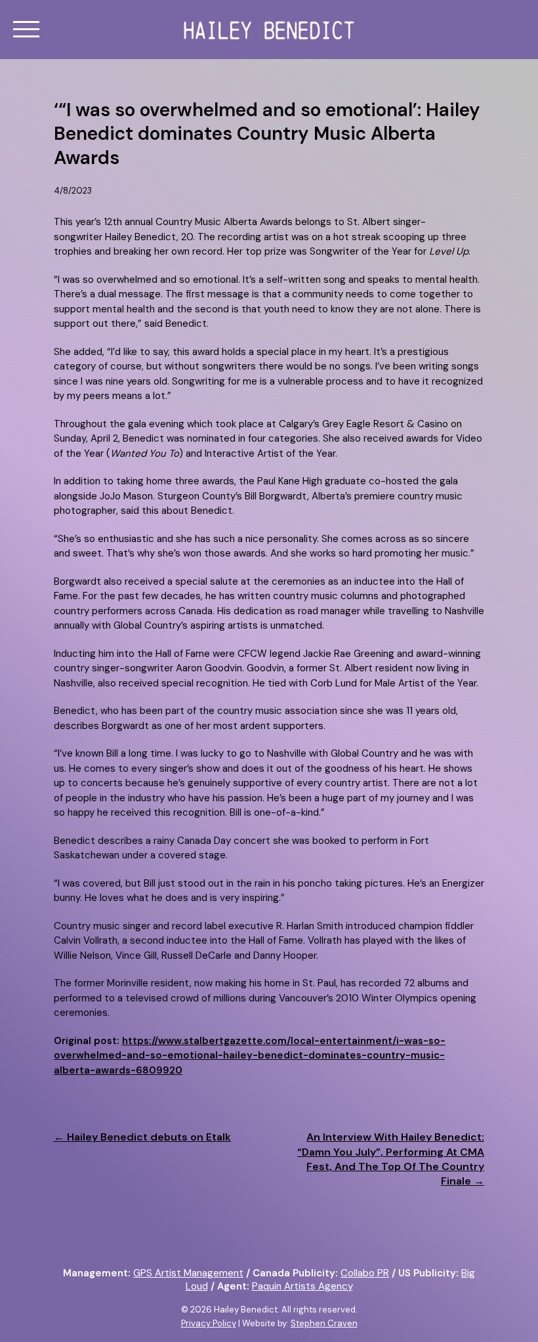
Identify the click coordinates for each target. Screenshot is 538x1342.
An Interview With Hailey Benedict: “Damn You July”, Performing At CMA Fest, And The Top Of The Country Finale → (390, 1159)
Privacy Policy (208, 1323)
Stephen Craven (324, 1323)
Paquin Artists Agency (302, 1286)
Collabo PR (365, 1273)
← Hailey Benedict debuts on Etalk (142, 1137)
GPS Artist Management (188, 1273)
